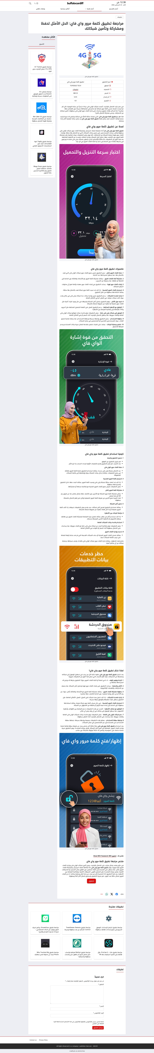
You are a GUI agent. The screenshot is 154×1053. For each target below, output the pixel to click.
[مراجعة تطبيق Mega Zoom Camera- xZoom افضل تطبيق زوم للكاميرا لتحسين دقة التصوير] (41, 163)
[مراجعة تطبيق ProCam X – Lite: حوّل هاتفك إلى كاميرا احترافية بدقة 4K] (109, 947)
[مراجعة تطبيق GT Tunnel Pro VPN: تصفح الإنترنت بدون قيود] (41, 62)
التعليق (101, 984)
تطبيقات (119, 17)
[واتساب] (106, 894)
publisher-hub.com (86, 1046)
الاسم (101, 1006)
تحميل (91, 881)
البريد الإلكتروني (98, 1013)
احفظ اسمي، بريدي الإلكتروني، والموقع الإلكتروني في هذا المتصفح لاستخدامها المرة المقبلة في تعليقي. (79, 1023)
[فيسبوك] (116, 894)
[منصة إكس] (111, 894)
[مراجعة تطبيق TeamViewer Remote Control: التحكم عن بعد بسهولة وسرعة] (77, 923)
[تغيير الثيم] (36, 3)
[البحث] (30, 3)
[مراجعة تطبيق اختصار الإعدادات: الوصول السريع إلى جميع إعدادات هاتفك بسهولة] (109, 923)
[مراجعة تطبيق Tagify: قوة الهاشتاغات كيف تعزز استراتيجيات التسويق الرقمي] (41, 137)
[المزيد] (101, 894)
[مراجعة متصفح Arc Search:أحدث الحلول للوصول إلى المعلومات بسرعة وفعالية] (41, 87)
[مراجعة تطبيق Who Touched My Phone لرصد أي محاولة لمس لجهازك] (45, 947)
